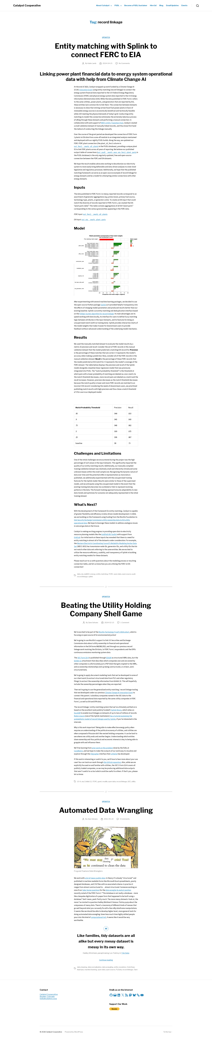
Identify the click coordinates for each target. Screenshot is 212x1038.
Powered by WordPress (74, 1032)
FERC (111, 574)
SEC (129, 782)
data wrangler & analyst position (118, 890)
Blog (161, 5)
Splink (103, 305)
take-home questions (90, 890)
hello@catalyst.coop (48, 999)
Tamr (136, 970)
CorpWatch (78, 751)
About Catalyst (103, 5)
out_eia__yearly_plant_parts (94, 219)
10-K (79, 782)
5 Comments (125, 819)
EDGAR (109, 657)
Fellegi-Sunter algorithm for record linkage (96, 314)
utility (134, 782)
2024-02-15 (109, 623)
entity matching (102, 574)
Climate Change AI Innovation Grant (119, 692)
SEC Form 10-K (83, 657)
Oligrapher (94, 754)
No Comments (124, 63)
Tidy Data (125, 953)
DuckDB (77, 713)
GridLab (77, 537)
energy (93, 574)
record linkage (82, 577)
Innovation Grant (85, 90)
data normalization (94, 967)
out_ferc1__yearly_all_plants (86, 146)
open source (126, 574)
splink (90, 577)
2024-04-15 (107, 63)
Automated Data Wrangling (106, 810)
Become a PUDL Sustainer (135, 5)
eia (82, 574)
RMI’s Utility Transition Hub (112, 123)
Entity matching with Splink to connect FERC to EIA (106, 50)
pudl (133, 574)
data (78, 574)
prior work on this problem (102, 748)
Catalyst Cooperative (27, 5)
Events (184, 5)
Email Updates (172, 5)
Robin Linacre (79, 716)
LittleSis (114, 754)
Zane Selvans (93, 623)
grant (100, 782)
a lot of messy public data (95, 878)
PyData (119, 970)
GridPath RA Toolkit (109, 534)
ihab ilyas (80, 970)
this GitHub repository (112, 762)
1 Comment (124, 623)
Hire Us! (153, 5)
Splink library (116, 710)
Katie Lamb (92, 63)
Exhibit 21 (78, 661)
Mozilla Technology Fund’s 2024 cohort (114, 632)
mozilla (104, 782)
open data (117, 574)
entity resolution (120, 967)
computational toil (98, 917)
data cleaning (82, 967)
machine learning (90, 970)
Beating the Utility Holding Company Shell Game (106, 609)
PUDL (117, 5)
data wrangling (107, 967)
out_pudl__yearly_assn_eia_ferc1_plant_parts (116, 152)
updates (106, 37)
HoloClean (131, 967)
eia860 (87, 574)
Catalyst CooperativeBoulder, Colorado (49, 995)
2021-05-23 (108, 819)
